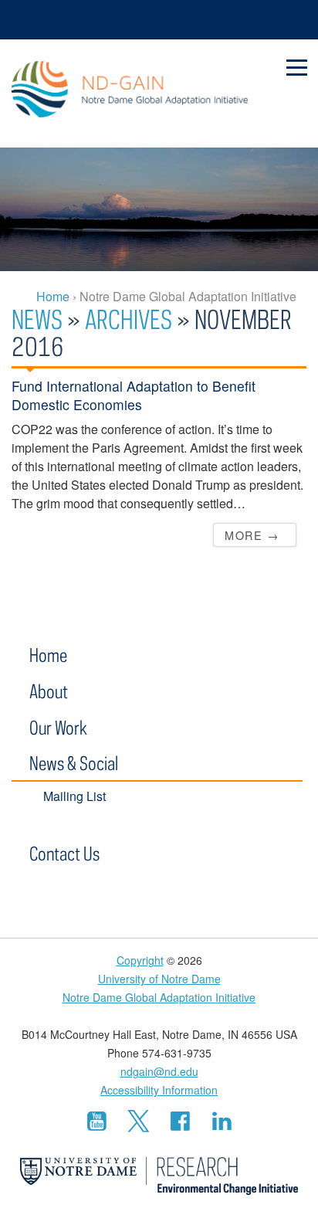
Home (48, 654)
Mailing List (74, 796)
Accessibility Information (159, 1090)
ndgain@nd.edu (159, 1071)
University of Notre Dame (159, 978)
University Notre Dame (159, 19)
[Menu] (297, 68)
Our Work (58, 727)
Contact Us (64, 853)
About (48, 691)
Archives (128, 319)
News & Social (73, 763)
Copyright (140, 960)
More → (252, 535)
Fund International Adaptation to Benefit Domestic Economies (133, 395)
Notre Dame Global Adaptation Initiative (130, 93)
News (37, 319)
